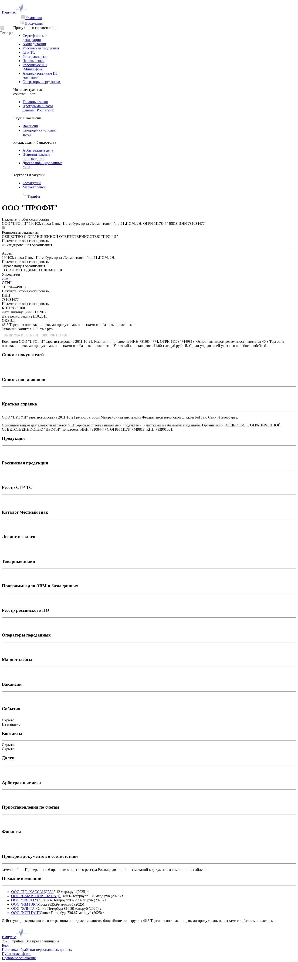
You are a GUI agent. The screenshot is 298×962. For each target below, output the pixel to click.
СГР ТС (29, 52)
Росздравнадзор (35, 57)
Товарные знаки (35, 102)
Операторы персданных (42, 82)
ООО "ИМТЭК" (24, 904)
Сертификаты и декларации (35, 38)
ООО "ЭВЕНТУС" (26, 900)
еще (5, 278)
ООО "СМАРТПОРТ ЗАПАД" (36, 896)
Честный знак (33, 61)
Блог (5, 945)
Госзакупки (32, 183)
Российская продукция (41, 48)
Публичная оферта (16, 954)
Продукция (34, 23)
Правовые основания (19, 958)
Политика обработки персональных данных (37, 950)
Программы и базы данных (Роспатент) (38, 108)
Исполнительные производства (36, 156)
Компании (33, 18)
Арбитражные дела (38, 150)
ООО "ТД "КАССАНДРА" (32, 892)
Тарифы (33, 196)
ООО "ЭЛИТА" (23, 908)
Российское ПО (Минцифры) (35, 67)
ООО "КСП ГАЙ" (25, 913)
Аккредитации (34, 44)
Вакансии (30, 126)
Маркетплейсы (34, 187)
